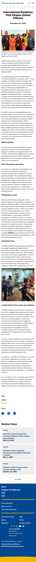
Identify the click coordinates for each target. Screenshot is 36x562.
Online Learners (6, 506)
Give (3, 496)
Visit (3, 493)
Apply (3, 487)
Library (3, 520)
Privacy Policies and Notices (10, 544)
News (21, 517)
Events (21, 520)
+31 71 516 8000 (14, 529)
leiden (3, 400)
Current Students (7, 503)
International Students (8, 509)
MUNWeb (11, 233)
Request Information (10, 490)
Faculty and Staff (25, 523)
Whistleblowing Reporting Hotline (12, 546)
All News (18, 479)
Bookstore (4, 523)
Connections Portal (7, 517)
